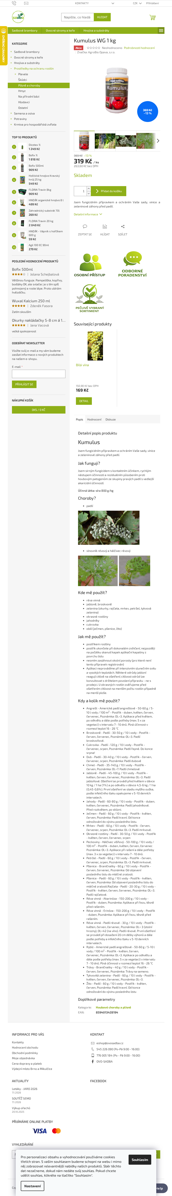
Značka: (96, 52)
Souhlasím (140, 1160)
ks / (38, 409)
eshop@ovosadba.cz (109, 1043)
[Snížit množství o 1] (89, 193)
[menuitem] (25, 30)
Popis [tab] (79, 419)
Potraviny (20, 119)
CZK (135, 3)
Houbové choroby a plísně (113, 1007)
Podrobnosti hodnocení (139, 48)
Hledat (102, 17)
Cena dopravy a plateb (27, 1063)
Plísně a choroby (29, 85)
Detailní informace (86, 214)
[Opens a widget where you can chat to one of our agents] (156, 1188)
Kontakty (82, 3)
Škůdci (22, 79)
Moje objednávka (23, 1058)
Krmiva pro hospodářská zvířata (35, 124)
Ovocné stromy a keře (28, 57)
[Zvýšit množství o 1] (89, 188)
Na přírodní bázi (28, 96)
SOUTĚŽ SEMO (21, 1098)
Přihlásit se (24, 384)
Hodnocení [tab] (94, 419)
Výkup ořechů (21, 1108)
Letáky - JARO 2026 (24, 1089)
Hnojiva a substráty (27, 63)
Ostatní (23, 107)
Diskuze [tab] (111, 419)
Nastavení (32, 1186)
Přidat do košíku (111, 191)
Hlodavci (24, 102)
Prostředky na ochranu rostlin (34, 68)
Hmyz (22, 91)
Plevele (23, 74)
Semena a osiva (24, 113)
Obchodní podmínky (25, 1053)
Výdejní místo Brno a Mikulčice (32, 1068)
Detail (84, 401)
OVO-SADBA (104, 1061)
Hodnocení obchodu (25, 1047)
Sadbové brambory (26, 51)
